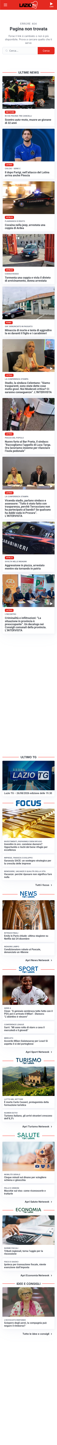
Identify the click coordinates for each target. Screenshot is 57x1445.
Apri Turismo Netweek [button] (35, 1126)
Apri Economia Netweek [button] (35, 1275)
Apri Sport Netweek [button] (37, 1051)
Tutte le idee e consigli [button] (35, 1333)
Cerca (46, 50)
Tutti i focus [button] (42, 884)
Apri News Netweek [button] (37, 960)
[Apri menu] (5, 5)
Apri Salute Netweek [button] (37, 1201)
